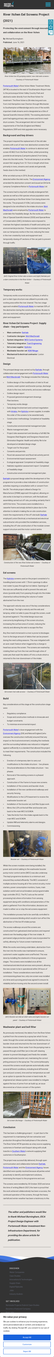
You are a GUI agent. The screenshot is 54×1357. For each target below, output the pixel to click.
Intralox (14, 411)
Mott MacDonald (32, 336)
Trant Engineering (34, 343)
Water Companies (17, 1272)
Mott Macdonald (13, 377)
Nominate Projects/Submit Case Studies (22, 1305)
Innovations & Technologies (21, 1279)
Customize (27, 1344)
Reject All (27, 1351)
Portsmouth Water (10, 86)
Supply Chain (15, 1283)
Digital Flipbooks (16, 1287)
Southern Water (18, 1151)
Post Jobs (10, 1312)
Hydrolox (28, 347)
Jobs (12, 1290)
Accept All (27, 1337)
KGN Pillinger (33, 351)
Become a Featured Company (18, 1309)
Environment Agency (41, 179)
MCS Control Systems (34, 340)
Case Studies (15, 1276)
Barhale (25, 333)
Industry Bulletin (16, 1294)
